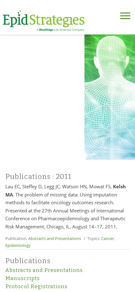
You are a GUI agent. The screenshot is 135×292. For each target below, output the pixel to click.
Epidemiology (18, 245)
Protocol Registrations (36, 286)
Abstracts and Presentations (54, 238)
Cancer (107, 238)
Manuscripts (22, 278)
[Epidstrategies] (43, 21)
